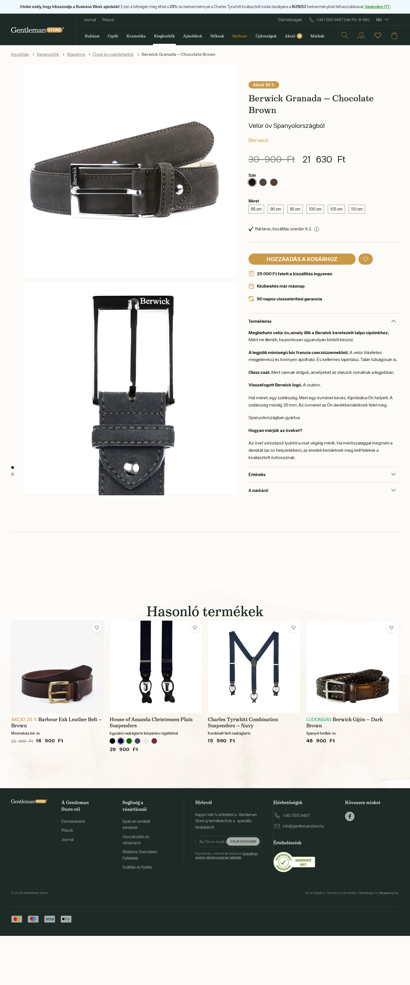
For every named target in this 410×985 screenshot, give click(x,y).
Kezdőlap (20, 54)
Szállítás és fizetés (137, 867)
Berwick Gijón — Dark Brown (344, 722)
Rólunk (108, 20)
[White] (146, 741)
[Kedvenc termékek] (377, 35)
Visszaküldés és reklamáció (135, 840)
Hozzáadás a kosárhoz (302, 259)
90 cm (275, 209)
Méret (254, 201)
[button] (365, 259)
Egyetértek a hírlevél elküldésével (226, 855)
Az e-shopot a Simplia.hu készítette (330, 893)
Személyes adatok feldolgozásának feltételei (226, 855)
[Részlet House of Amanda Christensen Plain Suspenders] (156, 666)
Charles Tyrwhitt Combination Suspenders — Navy (243, 722)
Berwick (259, 140)
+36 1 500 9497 (296, 815)
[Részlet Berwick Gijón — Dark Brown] (352, 666)
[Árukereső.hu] (294, 861)
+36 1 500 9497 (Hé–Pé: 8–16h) (343, 20)
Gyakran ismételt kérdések (136, 824)
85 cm (256, 209)
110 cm (357, 209)
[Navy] (137, 741)
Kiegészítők (48, 54)
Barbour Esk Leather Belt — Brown (56, 722)
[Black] (112, 741)
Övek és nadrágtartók (113, 54)
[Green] (129, 741)
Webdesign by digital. (378, 893)
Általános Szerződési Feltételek (139, 855)
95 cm (295, 209)
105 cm (336, 209)
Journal (90, 20)
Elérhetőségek (290, 20)
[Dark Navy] (121, 741)
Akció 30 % (264, 84)
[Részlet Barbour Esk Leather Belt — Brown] (57, 666)
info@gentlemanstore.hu (303, 826)
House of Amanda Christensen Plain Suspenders (151, 722)
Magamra (76, 54)
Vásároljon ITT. (377, 6)
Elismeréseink (73, 821)
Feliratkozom (243, 841)
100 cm (315, 209)
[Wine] (154, 741)
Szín (252, 175)
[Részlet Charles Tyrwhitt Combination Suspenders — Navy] (254, 666)
